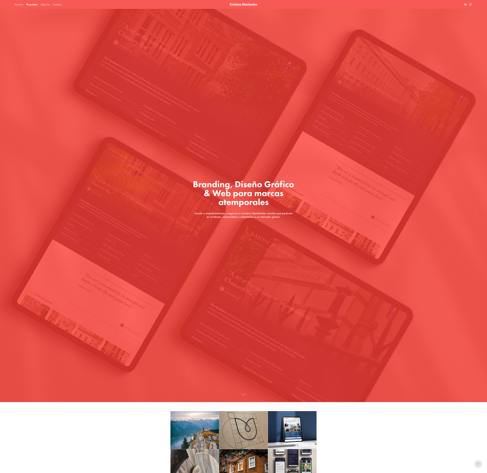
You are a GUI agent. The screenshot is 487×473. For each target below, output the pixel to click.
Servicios (19, 4)
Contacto (57, 4)
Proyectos (32, 4)
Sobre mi (45, 4)
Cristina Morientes (243, 4)
